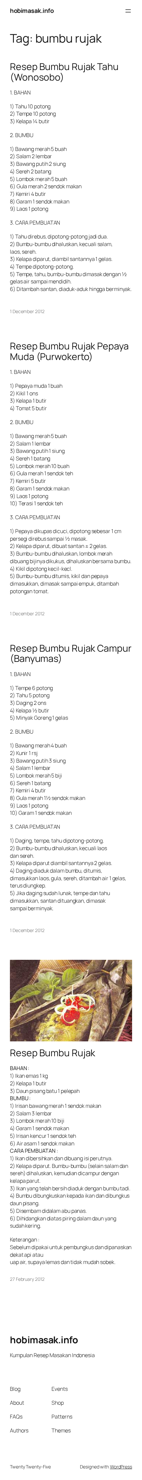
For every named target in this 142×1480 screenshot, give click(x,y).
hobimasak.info (31, 10)
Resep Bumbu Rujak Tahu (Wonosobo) (64, 72)
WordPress (121, 1466)
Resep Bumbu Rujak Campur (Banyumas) (70, 653)
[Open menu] (128, 11)
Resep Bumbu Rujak (52, 1053)
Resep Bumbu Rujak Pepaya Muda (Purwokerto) (69, 351)
